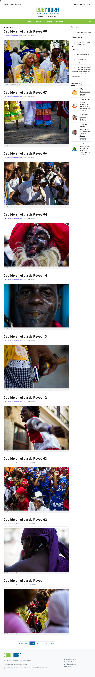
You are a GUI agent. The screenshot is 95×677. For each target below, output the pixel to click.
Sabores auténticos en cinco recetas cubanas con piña (81, 35)
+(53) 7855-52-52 (70, 659)
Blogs (49, 21)
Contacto (18, 4)
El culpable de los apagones (85, 93)
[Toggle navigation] (90, 21)
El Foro (82, 89)
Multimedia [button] (59, 21)
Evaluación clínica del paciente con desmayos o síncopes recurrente (85, 134)
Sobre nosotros (9, 4)
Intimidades (84, 114)
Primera (20, 643)
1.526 (26, 643)
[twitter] (78, 4)
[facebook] (75, 4)
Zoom (82, 143)
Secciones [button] (38, 21)
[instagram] (83, 4)
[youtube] (81, 4)
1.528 (38, 643)
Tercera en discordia (83, 54)
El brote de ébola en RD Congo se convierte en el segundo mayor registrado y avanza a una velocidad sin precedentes (81, 71)
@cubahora (69, 661)
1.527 (32, 643)
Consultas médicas (83, 126)
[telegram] (86, 4)
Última (52, 643)
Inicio (29, 21)
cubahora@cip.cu (71, 664)
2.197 (46, 643)
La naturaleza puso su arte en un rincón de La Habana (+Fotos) (85, 149)
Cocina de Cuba (85, 99)
